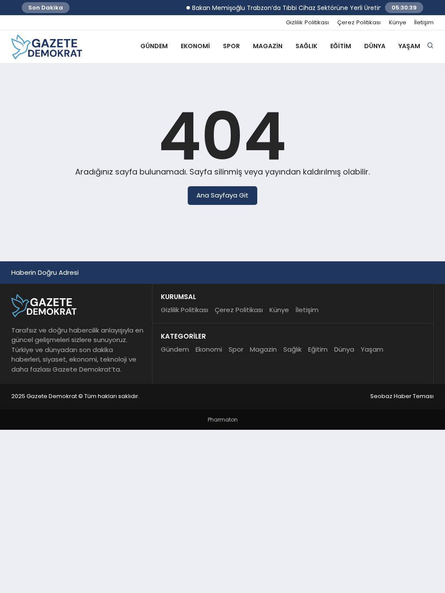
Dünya (374, 46)
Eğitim (340, 46)
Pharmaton (223, 419)
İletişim (424, 22)
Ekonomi (195, 46)
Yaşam (409, 46)
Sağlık (306, 46)
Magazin (267, 46)
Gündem (154, 46)
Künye (397, 22)
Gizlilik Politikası (307, 22)
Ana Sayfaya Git (222, 195)
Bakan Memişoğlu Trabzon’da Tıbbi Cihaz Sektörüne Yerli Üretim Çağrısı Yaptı (303, 7)
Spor (231, 46)
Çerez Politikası (359, 22)
